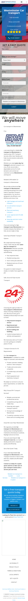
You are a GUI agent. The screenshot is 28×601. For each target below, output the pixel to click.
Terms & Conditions (14, 571)
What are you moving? (9, 56)
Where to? (5, 90)
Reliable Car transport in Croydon (18, 479)
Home (14, 559)
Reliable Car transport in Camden (15, 475)
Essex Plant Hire (18, 517)
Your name (5, 49)
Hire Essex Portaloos (20, 589)
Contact (14, 582)
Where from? (6, 79)
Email (4, 64)
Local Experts (14, 574)
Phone (4, 72)
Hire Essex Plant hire (14, 591)
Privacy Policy (14, 567)
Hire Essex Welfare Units (8, 589)
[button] (21, 2)
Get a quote (14, 578)
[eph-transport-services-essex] (8, 2)
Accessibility (14, 563)
